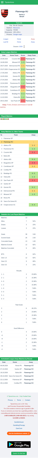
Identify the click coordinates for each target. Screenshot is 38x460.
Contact (27, 400)
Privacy (10, 400)
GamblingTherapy (19, 425)
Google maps (17, 34)
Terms (19, 400)
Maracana (16, 28)
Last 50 (5, 42)
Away (33, 42)
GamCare (19, 428)
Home (19, 39)
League (5, 39)
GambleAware (19, 422)
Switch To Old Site (19, 453)
